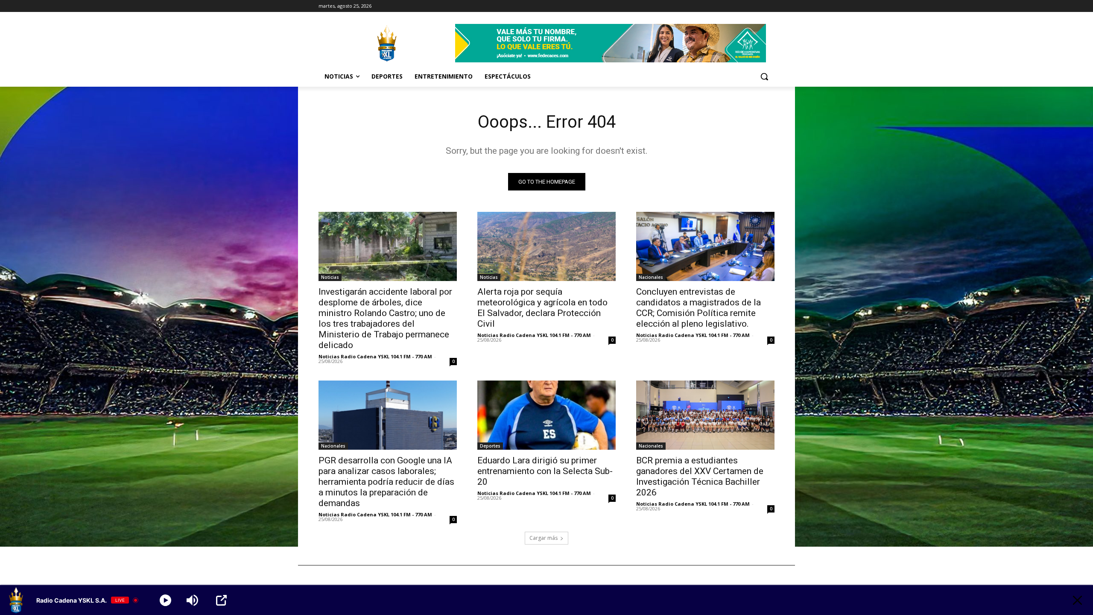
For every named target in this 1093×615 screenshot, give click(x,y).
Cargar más (543, 538)
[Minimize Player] (1077, 600)
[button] (764, 76)
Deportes (490, 446)
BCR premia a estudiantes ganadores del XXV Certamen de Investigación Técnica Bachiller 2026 (699, 476)
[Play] (165, 600)
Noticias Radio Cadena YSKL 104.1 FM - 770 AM (375, 356)
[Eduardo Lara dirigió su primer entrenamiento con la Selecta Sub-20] (546, 415)
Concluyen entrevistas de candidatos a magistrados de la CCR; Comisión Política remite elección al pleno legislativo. (698, 308)
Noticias (330, 277)
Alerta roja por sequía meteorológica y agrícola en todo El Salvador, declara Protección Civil (542, 308)
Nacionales (651, 277)
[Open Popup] (221, 600)
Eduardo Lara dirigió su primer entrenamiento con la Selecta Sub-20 (545, 471)
